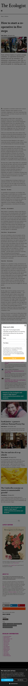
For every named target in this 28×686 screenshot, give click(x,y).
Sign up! (14, 358)
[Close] (25, 325)
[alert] (14, 677)
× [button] (26, 670)
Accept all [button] (7, 680)
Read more (9, 677)
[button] (14, 683)
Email (4, 338)
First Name (5, 342)
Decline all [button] (20, 680)
